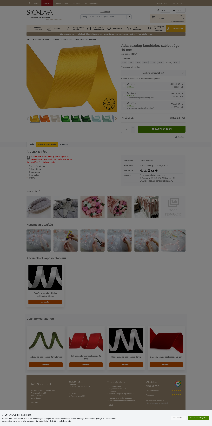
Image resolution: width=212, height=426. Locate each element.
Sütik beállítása (178, 418)
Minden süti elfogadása (199, 418)
